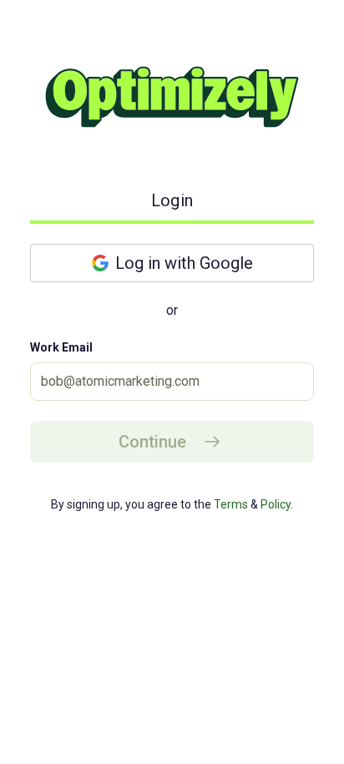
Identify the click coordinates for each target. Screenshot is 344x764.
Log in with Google (184, 263)
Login (172, 200)
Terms (229, 504)
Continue (152, 442)
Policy (274, 504)
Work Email (61, 347)
